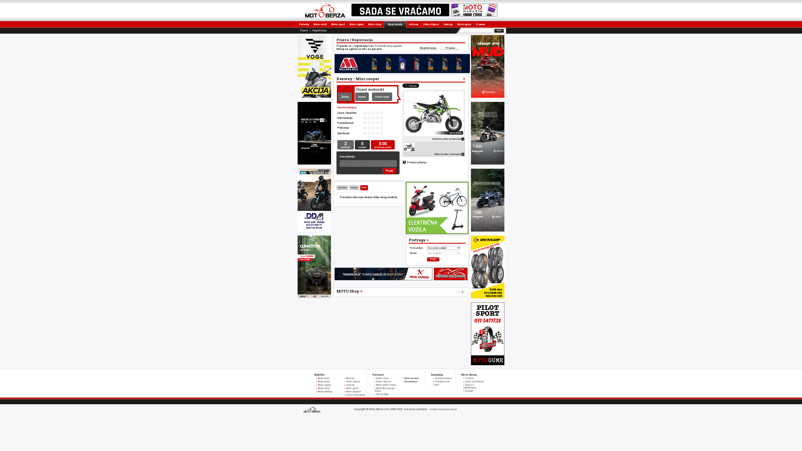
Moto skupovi (353, 391)
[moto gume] (487, 297)
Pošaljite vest (442, 381)
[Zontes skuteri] (487, 163)
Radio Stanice (383, 381)
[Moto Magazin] (325, 10)
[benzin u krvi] (450, 279)
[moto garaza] (383, 279)
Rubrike (319, 374)
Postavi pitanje (417, 162)
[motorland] (314, 297)
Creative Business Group (443, 409)
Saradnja (437, 374)
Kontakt (469, 391)
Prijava (304, 30)
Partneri (378, 374)
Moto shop (374, 24)
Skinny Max (382, 394)
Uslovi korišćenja (474, 381)
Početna (304, 24)
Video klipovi (431, 24)
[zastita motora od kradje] (437, 233)
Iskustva (342, 187)
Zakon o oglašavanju (469, 386)
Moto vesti (320, 24)
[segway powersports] (487, 96)
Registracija (319, 30)
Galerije (448, 24)
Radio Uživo (382, 378)
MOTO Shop (347, 291)
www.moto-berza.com (312, 410)
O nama (480, 24)
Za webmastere (443, 378)
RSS (437, 385)
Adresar (414, 24)
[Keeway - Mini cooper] (434, 114)
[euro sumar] (314, 163)
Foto (364, 187)
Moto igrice (464, 24)
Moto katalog (325, 391)
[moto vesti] (474, 15)
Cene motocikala (355, 395)
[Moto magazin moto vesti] (400, 15)
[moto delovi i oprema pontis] (314, 230)
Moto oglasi (356, 24)
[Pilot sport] (487, 364)
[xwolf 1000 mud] (314, 96)
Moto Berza (469, 374)
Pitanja (354, 187)
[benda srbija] (487, 230)
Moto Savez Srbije (386, 385)
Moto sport (338, 24)
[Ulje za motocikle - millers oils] (402, 72)
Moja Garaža (395, 24)
